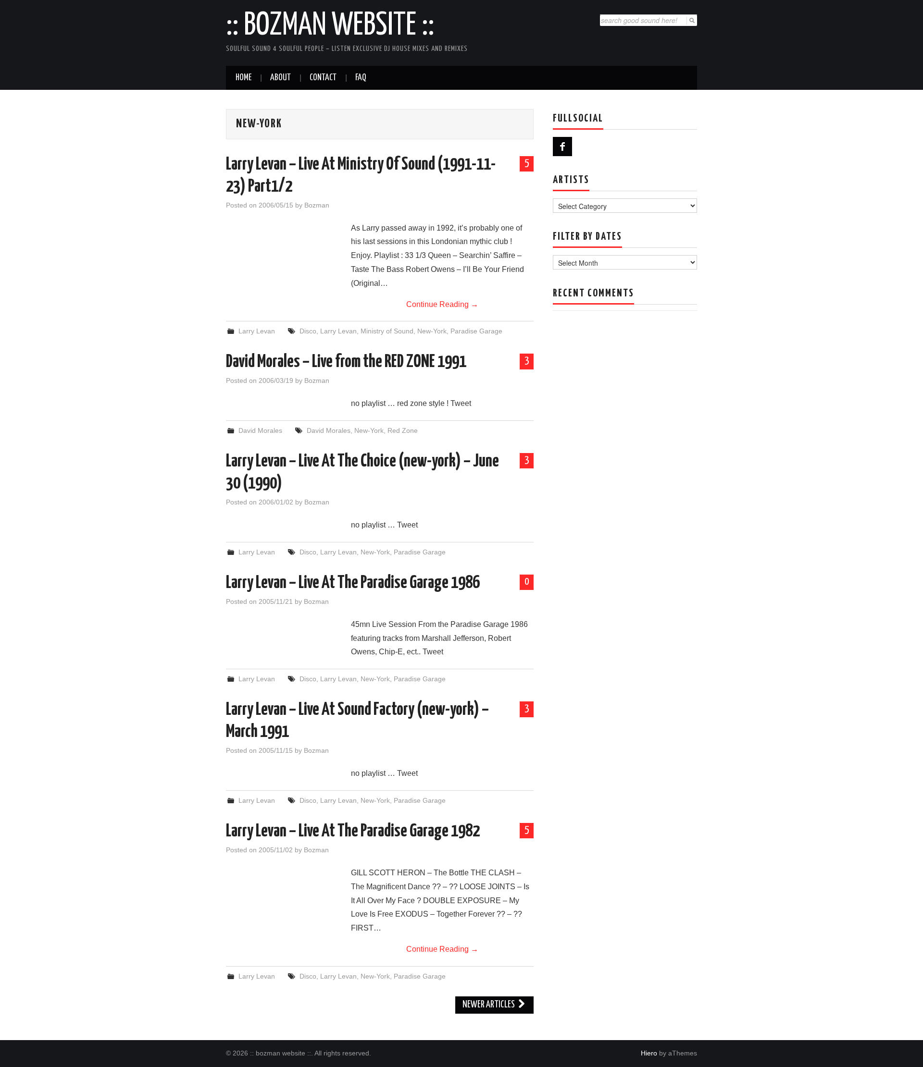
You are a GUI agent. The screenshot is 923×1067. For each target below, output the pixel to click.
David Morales (260, 430)
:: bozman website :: (330, 26)
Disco (307, 331)
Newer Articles (489, 1004)
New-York (432, 331)
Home (243, 78)
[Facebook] (562, 146)
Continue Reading (442, 304)
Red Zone (402, 430)
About (280, 78)
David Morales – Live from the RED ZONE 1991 (346, 362)
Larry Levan (256, 331)
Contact (323, 78)
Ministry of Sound (387, 331)
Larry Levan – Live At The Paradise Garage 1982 (353, 831)
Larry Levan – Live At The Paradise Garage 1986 (353, 583)
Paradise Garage (476, 331)
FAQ (360, 78)
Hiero (649, 1053)
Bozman (316, 205)
